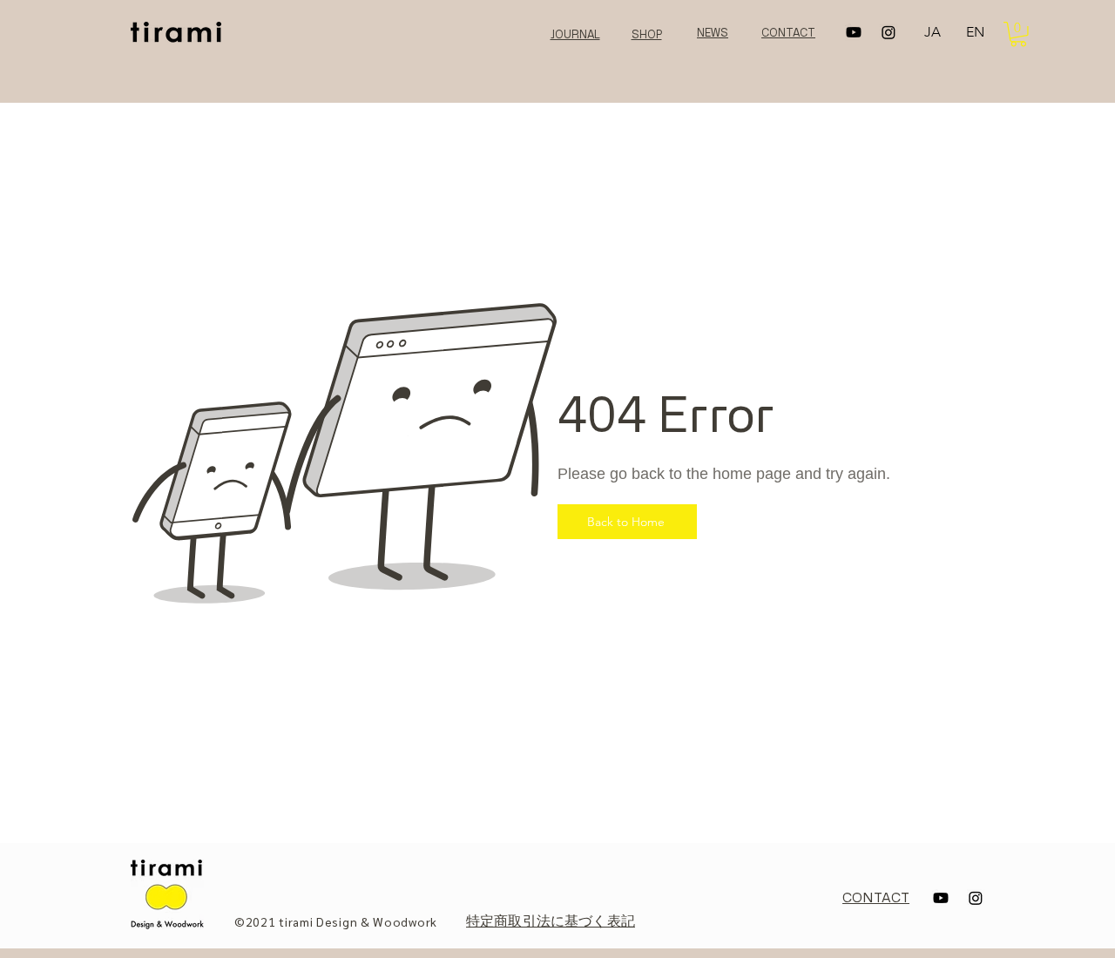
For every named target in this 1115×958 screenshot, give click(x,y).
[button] (1018, 34)
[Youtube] (853, 32)
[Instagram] (888, 32)
